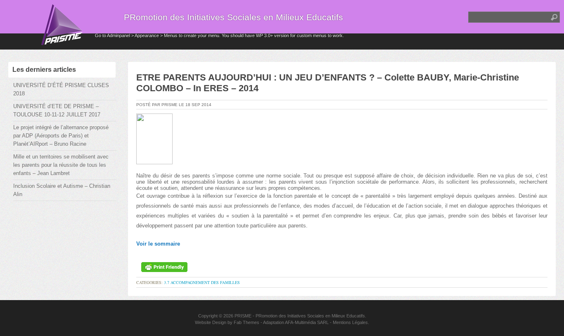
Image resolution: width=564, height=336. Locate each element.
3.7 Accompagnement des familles (202, 282)
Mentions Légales (350, 322)
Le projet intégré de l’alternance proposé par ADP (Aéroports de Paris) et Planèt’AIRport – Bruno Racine (61, 135)
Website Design (210, 322)
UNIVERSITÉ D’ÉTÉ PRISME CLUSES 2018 (61, 89)
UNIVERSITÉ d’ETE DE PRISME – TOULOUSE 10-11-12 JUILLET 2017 (56, 110)
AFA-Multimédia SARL (307, 322)
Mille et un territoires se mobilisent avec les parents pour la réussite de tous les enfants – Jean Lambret (61, 165)
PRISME (243, 315)
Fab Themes (246, 322)
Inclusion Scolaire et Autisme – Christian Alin (61, 190)
